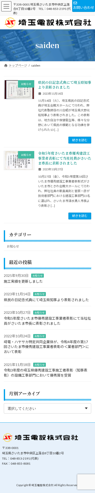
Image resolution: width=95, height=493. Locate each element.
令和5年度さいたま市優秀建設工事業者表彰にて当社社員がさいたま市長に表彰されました (64, 158)
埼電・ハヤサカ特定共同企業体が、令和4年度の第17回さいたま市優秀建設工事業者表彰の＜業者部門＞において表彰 (46, 347)
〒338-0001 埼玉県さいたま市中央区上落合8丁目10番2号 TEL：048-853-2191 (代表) (42, 9)
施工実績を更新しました (23, 281)
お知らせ (13, 246)
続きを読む (79, 140)
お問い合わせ (83, 7)
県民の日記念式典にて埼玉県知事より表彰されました (64, 85)
